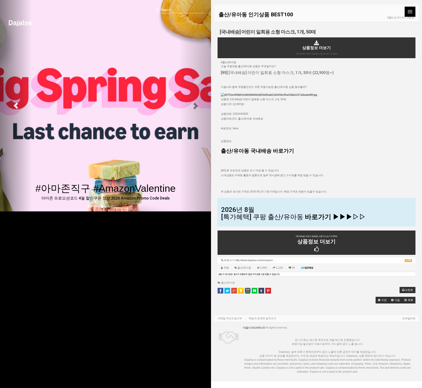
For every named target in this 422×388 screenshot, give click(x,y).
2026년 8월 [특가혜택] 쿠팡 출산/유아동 (293, 213)
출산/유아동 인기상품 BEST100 (256, 14)
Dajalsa (20, 22)
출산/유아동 (228, 282)
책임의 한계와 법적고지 (262, 318)
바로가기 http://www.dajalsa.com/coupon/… (317, 260)
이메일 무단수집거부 (230, 318)
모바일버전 (408, 318)
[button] (16, 105)
